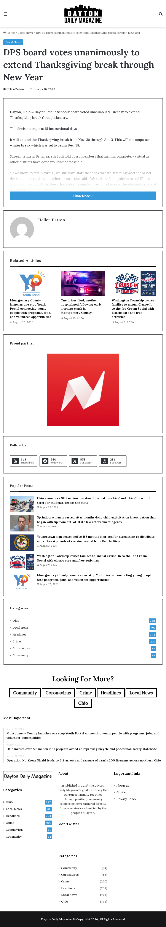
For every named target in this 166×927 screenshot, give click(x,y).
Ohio (16, 620)
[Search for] (160, 15)
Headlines (19, 634)
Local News (25, 32)
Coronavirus (21, 648)
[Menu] (5, 15)
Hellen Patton (15, 89)
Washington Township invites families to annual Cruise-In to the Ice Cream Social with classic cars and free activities (133, 308)
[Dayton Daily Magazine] (83, 13)
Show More (82, 196)
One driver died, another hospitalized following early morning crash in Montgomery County (81, 306)
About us (123, 785)
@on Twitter (69, 824)
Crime (17, 641)
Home (10, 32)
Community (20, 655)
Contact (122, 792)
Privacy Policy (126, 799)
